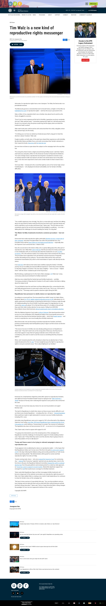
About (50, 14)
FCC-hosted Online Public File (45, 583)
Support (57, 14)
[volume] (14, 10)
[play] (10, 10)
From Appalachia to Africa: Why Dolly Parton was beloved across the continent (39, 569)
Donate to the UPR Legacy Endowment (85, 42)
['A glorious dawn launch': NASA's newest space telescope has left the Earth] (14, 547)
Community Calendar (85, 14)
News (34, 14)
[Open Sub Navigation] (36, 14)
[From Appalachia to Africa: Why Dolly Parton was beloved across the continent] (14, 570)
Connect (65, 14)
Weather (73, 14)
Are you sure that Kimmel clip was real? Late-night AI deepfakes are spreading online (41, 534)
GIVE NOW (85, 60)
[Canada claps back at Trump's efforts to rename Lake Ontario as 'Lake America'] (14, 524)
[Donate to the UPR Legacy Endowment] (85, 30)
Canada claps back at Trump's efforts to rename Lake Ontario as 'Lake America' (39, 524)
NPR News (12, 22)
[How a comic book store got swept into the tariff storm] (14, 559)
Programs (42, 14)
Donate (94, 4)
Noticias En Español (14, 14)
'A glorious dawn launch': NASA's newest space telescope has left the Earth (38, 546)
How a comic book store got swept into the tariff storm (34, 558)
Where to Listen (26, 14)
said (51, 274)
